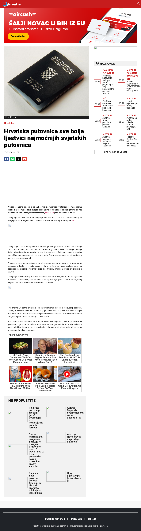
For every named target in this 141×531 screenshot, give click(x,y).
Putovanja (108, 73)
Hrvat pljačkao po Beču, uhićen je (74, 477)
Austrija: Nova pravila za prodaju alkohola (74, 438)
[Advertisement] (45, 184)
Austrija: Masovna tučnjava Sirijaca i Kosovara (106, 141)
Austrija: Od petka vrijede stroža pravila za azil (132, 123)
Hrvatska (9, 123)
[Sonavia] (45, 288)
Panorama (107, 70)
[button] (6, 159)
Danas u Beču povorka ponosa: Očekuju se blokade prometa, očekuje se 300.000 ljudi (36, 483)
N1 (73, 220)
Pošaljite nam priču (55, 518)
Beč (104, 99)
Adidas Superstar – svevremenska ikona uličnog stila (75, 412)
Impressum (76, 518)
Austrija (131, 70)
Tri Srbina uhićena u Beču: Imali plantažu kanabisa (107, 105)
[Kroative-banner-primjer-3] (45, 226)
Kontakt (92, 518)
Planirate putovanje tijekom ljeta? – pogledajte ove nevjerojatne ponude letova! (36, 417)
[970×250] (70, 42)
